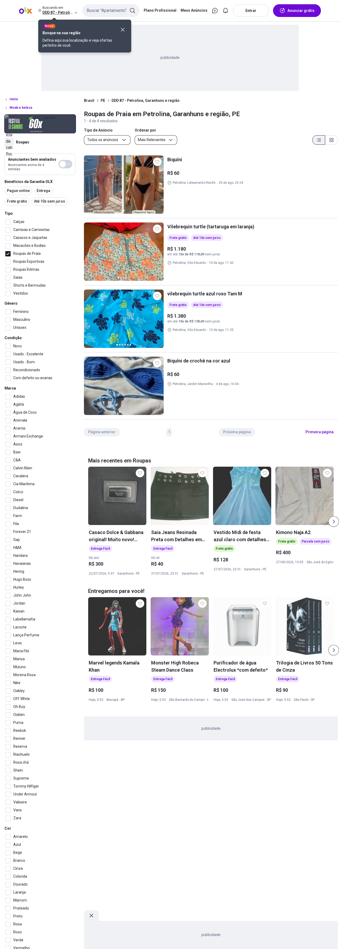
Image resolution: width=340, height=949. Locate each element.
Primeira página (319, 432)
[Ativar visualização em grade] (331, 140)
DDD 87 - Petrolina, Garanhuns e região (146, 100)
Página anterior (102, 432)
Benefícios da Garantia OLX (29, 182)
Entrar (250, 10)
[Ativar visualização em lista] (318, 140)
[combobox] (110, 10)
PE (103, 100)
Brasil (89, 100)
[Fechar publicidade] (91, 915)
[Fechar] (122, 30)
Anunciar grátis (300, 10)
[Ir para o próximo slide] (333, 521)
